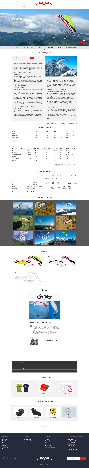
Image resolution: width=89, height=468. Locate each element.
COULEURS (50, 47)
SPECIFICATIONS (28, 47)
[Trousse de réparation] (66, 387)
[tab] (44, 247)
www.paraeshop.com (72, 123)
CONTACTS (64, 8)
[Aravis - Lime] (28, 261)
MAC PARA (39, 8)
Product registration (28, 442)
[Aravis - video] (45, 237)
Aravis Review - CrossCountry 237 (41, 322)
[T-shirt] (22, 387)
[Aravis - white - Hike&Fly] (45, 208)
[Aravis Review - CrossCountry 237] (44, 309)
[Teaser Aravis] (23, 237)
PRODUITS (23, 8)
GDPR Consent (48, 445)
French (84, 0)
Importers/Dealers (49, 440)
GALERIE (40, 47)
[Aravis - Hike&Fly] (23, 208)
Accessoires (4, 445)
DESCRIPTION (15, 47)
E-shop (75, 8)
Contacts (47, 439)
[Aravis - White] (61, 261)
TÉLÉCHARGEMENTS (71, 47)
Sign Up (83, 458)
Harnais (3, 442)
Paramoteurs (4, 440)
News (46, 442)
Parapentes (4, 439)
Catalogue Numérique (6, 447)
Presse (59, 47)
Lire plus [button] (34, 348)
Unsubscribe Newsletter (50, 447)
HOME (14, 8)
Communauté (51, 8)
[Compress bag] (44, 387)
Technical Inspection (28, 440)
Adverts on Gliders (27, 439)
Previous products (6, 448)
